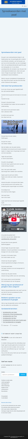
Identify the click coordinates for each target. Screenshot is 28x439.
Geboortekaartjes (5, 385)
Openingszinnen (5, 384)
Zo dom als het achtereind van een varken (11, 405)
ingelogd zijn (9, 365)
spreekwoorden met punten (8, 239)
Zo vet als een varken (6, 412)
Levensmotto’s (4, 389)
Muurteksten (4, 391)
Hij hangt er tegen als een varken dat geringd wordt (13, 411)
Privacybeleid (4, 396)
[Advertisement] (14, 36)
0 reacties (15, 325)
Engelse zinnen (4, 387)
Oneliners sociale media (6, 380)
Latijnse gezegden (5, 382)
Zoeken (23, 374)
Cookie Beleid (4, 398)
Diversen (6, 325)
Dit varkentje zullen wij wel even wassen (10, 407)
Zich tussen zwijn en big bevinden (9, 409)
